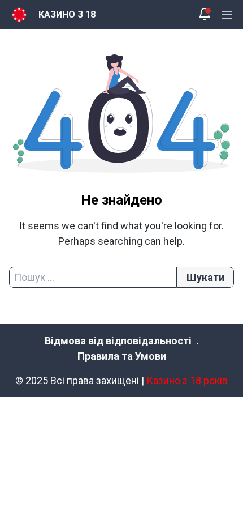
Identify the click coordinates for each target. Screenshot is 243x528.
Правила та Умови (121, 356)
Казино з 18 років (187, 380)
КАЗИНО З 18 (67, 14)
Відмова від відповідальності (118, 341)
